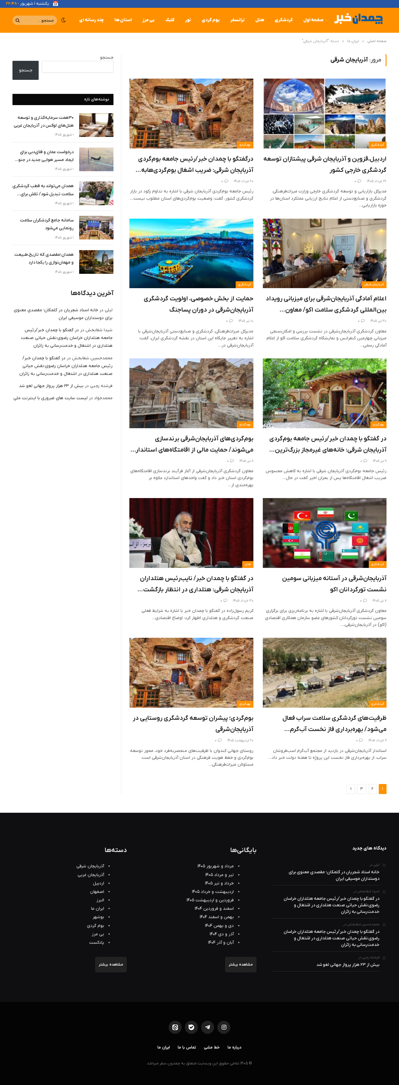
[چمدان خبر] (358, 20)
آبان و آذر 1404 (221, 943)
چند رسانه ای (91, 20)
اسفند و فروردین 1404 (214, 909)
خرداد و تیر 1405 (219, 883)
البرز (100, 900)
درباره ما (235, 1047)
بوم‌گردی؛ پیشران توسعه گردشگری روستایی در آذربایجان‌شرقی (193, 724)
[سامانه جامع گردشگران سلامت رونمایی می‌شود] (96, 228)
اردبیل (98, 883)
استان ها (123, 20)
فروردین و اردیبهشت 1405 (210, 900)
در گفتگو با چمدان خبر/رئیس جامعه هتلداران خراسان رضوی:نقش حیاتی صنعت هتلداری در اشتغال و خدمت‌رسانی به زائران (67, 338)
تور (188, 20)
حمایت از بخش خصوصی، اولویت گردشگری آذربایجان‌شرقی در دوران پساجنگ (198, 304)
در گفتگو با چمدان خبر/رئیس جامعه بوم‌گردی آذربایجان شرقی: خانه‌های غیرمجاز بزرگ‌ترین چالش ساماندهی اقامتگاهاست (328, 445)
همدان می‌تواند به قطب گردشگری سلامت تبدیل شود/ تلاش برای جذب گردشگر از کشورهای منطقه (43, 190)
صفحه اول (313, 20)
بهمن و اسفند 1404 (217, 917)
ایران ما (97, 909)
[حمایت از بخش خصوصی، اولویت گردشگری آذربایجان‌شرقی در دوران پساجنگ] (191, 253)
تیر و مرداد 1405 (219, 875)
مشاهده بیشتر (241, 964)
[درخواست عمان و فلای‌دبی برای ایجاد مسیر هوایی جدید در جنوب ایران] (96, 159)
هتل (259, 20)
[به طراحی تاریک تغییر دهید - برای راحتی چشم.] (63, 20)
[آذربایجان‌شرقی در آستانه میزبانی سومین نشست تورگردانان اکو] (325, 533)
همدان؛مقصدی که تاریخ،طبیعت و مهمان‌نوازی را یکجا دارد (44, 258)
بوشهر (98, 917)
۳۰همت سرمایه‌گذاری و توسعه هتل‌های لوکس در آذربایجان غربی (44, 121)
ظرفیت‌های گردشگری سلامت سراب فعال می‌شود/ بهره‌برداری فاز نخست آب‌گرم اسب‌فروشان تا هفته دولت (334, 724)
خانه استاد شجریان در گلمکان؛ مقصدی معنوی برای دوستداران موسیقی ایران (334, 875)
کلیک (170, 20)
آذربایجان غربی (91, 875)
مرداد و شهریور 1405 (216, 866)
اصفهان (97, 892)
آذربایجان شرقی (374, 285)
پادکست (96, 943)
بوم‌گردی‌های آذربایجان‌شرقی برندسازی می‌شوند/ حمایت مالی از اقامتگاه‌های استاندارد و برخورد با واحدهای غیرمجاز (193, 445)
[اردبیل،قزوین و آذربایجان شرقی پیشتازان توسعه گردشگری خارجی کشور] (325, 113)
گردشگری (284, 20)
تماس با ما (187, 1047)
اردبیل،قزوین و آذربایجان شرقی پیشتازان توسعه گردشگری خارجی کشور (325, 164)
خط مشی (212, 1047)
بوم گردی (211, 20)
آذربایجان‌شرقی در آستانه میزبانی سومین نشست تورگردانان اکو (334, 584)
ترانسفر (237, 20)
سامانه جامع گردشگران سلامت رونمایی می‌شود (47, 224)
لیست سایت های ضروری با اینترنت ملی (50, 398)
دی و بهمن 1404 (219, 926)
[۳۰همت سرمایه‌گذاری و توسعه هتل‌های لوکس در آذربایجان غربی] (96, 125)
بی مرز (148, 20)
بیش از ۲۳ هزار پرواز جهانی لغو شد (51, 386)
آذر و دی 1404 (222, 934)
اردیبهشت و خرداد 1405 (213, 892)
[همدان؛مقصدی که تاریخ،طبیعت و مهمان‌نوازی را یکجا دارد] (96, 262)
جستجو (106, 58)
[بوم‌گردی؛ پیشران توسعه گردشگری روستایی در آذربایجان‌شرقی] (191, 673)
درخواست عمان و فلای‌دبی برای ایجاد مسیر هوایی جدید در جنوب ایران (44, 156)
